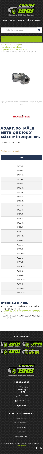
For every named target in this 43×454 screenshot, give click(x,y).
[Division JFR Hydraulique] (32, 344)
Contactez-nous (23, 400)
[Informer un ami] (21, 157)
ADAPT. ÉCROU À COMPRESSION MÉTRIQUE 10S (22, 312)
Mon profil (21, 432)
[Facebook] (36, 448)
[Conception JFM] (32, 352)
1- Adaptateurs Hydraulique (11, 47)
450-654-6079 (23, 396)
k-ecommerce (21, 446)
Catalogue (17, 44)
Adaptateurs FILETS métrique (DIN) (14, 49)
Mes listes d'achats (21, 436)
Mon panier (21, 427)
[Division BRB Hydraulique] (10, 344)
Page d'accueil (6, 44)
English (21, 20)
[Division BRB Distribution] (10, 352)
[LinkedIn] (41, 448)
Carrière (23, 405)
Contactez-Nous (8, 20)
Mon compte (34, 20)
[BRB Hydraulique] (21, 10)
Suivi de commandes (21, 423)
